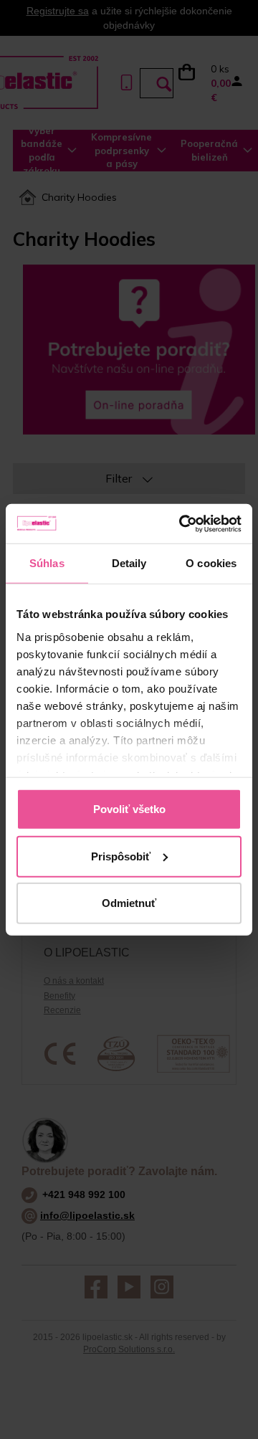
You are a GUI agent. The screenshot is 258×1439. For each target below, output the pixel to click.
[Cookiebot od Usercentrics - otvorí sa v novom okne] (182, 523)
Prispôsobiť (120, 856)
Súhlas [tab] (46, 563)
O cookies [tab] (211, 563)
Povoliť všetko (129, 809)
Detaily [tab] (129, 563)
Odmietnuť (129, 903)
